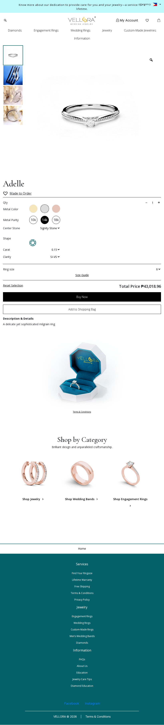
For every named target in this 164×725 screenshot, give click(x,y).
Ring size (8, 269)
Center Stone (11, 228)
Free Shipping (82, 586)
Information (82, 38)
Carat (6, 249)
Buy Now (82, 297)
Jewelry (107, 30)
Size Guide (82, 275)
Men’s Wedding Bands (82, 636)
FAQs (82, 659)
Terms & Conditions (82, 411)
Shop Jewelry (31, 499)
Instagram (92, 703)
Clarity (7, 257)
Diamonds (15, 30)
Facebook (71, 703)
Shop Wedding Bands (80, 499)
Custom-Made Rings (82, 629)
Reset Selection (13, 285)
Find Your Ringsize (82, 573)
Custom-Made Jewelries (140, 30)
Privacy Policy (82, 599)
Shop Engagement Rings (130, 499)
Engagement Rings (46, 30)
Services (82, 564)
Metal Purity (11, 220)
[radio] (33, 209)
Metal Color (10, 209)
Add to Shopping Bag (82, 309)
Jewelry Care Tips (82, 679)
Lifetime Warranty (82, 580)
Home (82, 548)
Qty (5, 202)
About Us (82, 666)
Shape (7, 238)
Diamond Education (82, 686)
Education (82, 672)
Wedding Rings (80, 30)
